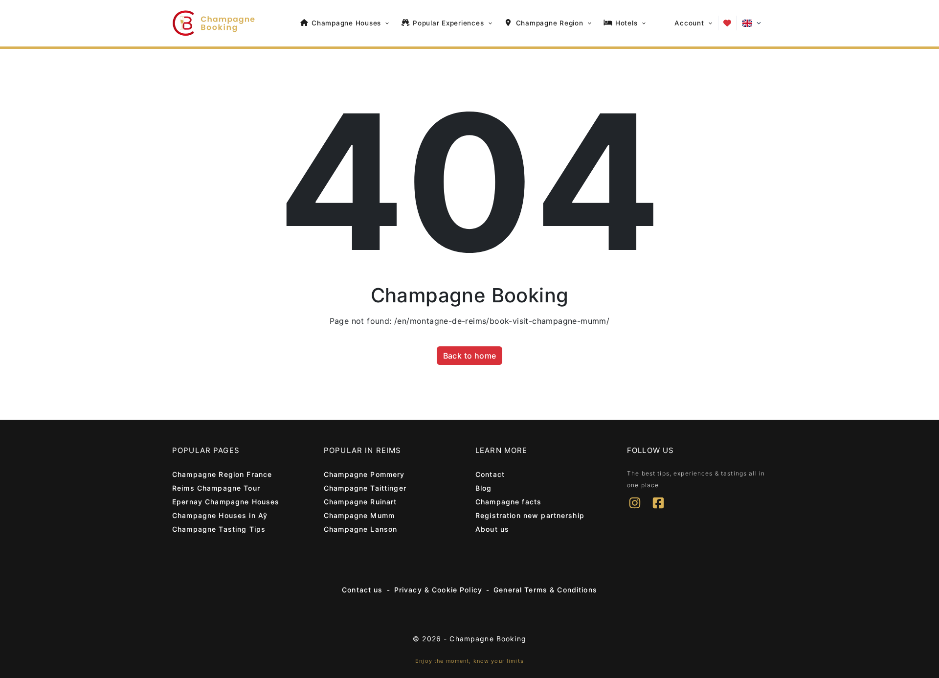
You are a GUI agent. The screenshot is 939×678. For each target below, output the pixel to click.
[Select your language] (751, 23)
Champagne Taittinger (365, 488)
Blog (483, 488)
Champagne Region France (222, 474)
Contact (490, 474)
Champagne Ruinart (360, 501)
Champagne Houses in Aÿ (220, 515)
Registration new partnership (529, 515)
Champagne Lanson (360, 529)
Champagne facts (508, 501)
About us (492, 529)
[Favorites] (727, 23)
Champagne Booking (487, 638)
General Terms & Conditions (545, 590)
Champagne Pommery (364, 474)
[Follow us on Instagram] (635, 509)
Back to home (469, 356)
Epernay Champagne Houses (225, 501)
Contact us (362, 590)
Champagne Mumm (359, 515)
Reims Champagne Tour (216, 488)
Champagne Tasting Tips (219, 529)
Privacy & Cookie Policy (438, 590)
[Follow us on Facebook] (658, 509)
